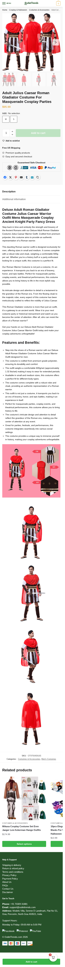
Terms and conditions (12, 872)
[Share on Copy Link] (37, 177)
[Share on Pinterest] (16, 177)
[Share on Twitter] (10, 177)
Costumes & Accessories (39, 10)
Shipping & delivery (11, 865)
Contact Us (7, 888)
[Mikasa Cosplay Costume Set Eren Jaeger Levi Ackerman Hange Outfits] (24, 798)
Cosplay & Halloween (18, 10)
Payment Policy (10, 878)
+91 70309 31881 (19, 904)
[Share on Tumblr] (26, 177)
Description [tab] (9, 191)
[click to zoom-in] (31, 42)
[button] (12, 131)
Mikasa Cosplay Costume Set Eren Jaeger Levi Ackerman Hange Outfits (21, 828)
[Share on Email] (21, 177)
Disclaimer (7, 892)
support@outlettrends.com (23, 907)
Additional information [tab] (14, 199)
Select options (24, 844)
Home (4, 10)
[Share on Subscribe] (32, 177)
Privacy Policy (9, 875)
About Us (6, 882)
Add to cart (31, 962)
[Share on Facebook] (5, 177)
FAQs (5, 885)
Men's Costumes (48, 759)
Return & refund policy (13, 868)
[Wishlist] (41, 781)
